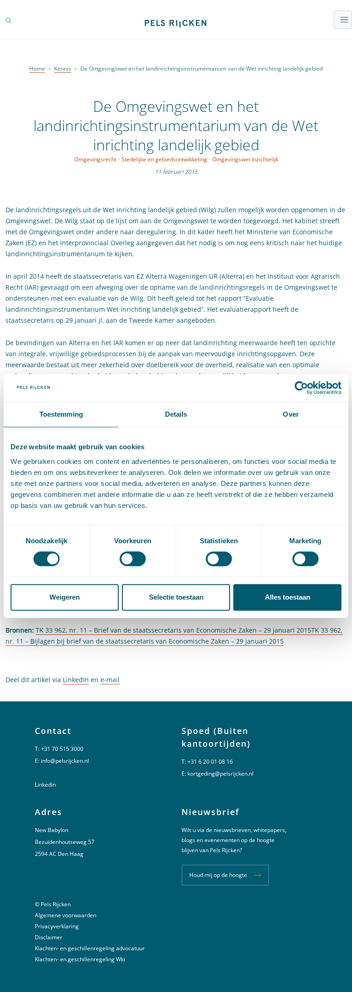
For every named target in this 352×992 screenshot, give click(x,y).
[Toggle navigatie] (343, 20)
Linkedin (45, 784)
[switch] (133, 558)
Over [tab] (290, 414)
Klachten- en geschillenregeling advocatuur (90, 948)
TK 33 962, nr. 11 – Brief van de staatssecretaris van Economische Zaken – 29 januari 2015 (173, 630)
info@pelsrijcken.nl (65, 761)
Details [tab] (176, 414)
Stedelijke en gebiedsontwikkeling (164, 159)
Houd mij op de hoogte (218, 875)
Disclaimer (48, 937)
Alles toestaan (287, 597)
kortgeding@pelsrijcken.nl (220, 773)
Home (37, 68)
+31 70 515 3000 (62, 749)
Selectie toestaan (176, 597)
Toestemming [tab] (61, 414)
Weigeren (65, 597)
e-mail (110, 679)
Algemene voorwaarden (65, 915)
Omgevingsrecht (95, 159)
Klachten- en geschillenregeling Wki (80, 959)
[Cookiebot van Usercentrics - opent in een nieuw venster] (301, 388)
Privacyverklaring (57, 926)
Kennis (62, 68)
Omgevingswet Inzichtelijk (245, 159)
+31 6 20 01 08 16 (210, 762)
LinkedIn (76, 679)
